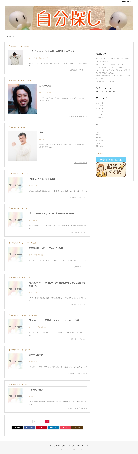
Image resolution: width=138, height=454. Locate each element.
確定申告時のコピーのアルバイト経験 (46, 248)
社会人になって (101, 143)
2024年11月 (99, 106)
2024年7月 (99, 109)
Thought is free (80, 449)
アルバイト (26, 46)
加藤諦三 (36, 315)
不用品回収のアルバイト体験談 (106, 81)
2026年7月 (99, 103)
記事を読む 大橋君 (80, 163)
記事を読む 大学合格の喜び (77, 408)
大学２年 (38, 46)
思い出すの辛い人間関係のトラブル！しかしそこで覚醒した (56, 320)
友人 (32, 46)
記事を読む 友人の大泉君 (78, 116)
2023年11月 (99, 111)
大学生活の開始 (36, 355)
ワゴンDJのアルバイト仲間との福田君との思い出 (51, 51)
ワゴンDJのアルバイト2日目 (42, 179)
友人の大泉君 (45, 86)
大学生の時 (27, 315)
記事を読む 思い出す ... (79, 339)
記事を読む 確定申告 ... (79, 267)
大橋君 (42, 132)
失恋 (34, 243)
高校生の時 (99, 146)
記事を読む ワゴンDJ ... (78, 70)
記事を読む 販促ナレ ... (79, 232)
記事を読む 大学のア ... (79, 304)
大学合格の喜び (36, 389)
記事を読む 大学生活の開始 (77, 373)
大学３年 (98, 137)
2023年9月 (99, 117)
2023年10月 (100, 114)
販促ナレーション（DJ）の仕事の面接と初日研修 (51, 213)
